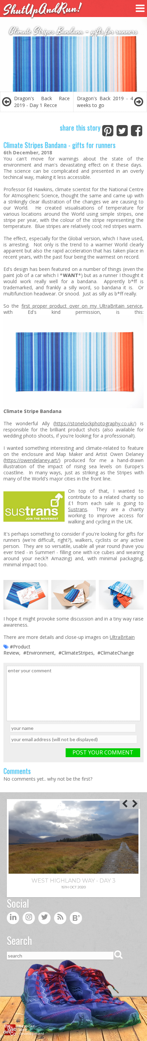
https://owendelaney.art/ (32, 460)
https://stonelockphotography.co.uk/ (95, 423)
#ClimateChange (115, 652)
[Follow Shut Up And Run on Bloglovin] (76, 919)
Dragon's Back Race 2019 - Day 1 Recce (42, 101)
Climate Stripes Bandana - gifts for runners (59, 145)
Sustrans (77, 509)
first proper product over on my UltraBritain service (82, 306)
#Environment (38, 652)
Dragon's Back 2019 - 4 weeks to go (105, 101)
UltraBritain (122, 637)
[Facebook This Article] (136, 129)
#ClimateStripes (75, 652)
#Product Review (16, 649)
